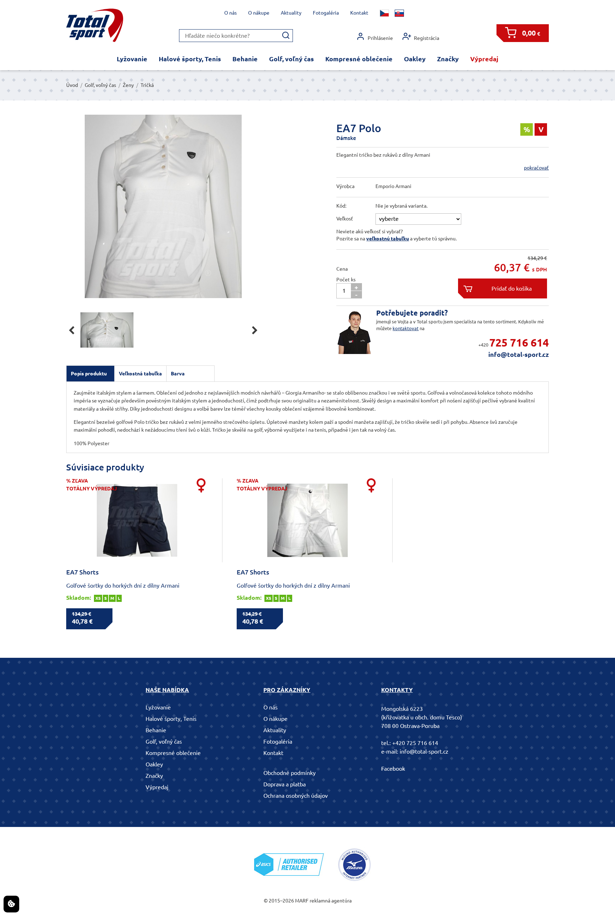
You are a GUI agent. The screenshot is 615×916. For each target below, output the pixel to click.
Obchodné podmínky (289, 773)
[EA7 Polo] (163, 206)
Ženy (128, 85)
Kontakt (359, 13)
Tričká (147, 85)
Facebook (393, 768)
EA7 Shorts (82, 572)
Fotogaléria (326, 13)
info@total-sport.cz (518, 354)
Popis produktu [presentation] (89, 373)
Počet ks (346, 279)
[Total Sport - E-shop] (94, 25)
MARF (302, 901)
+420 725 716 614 (415, 743)
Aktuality (291, 13)
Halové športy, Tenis (190, 58)
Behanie (245, 58)
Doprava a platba (284, 784)
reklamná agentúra (331, 901)
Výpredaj (484, 58)
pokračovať (536, 168)
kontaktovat (406, 328)
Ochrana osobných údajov (295, 795)
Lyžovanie (132, 58)
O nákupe (258, 13)
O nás (230, 13)
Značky (448, 58)
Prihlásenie (380, 38)
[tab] (90, 373)
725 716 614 (519, 343)
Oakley (415, 58)
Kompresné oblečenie (359, 58)
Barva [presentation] (178, 373)
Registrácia (426, 38)
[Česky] (384, 13)
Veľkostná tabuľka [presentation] (140, 373)
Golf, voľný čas (291, 58)
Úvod (72, 85)
